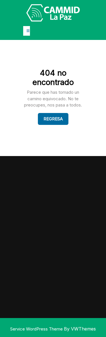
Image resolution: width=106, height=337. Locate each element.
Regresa (56, 118)
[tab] (26, 31)
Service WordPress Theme (37, 329)
